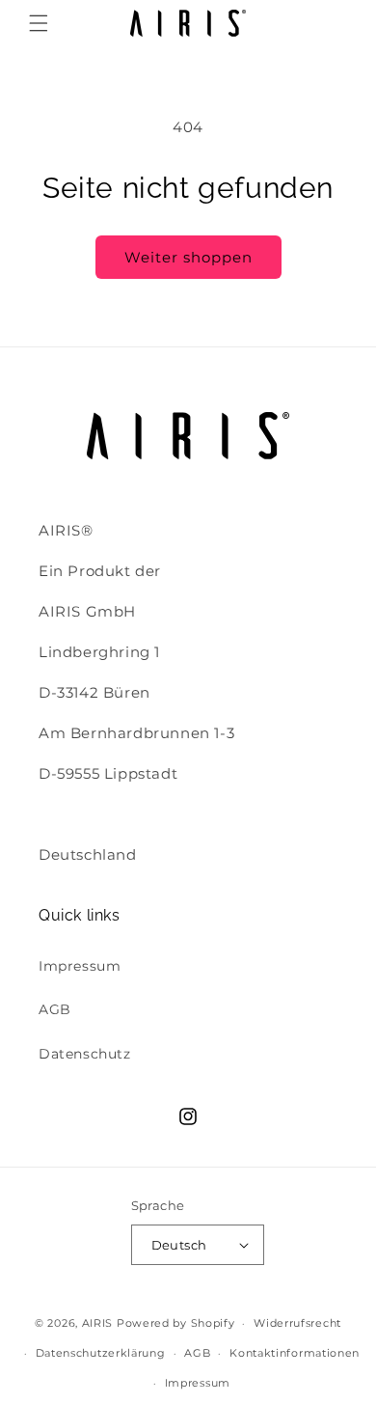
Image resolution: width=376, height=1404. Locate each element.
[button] (38, 23)
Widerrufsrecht (297, 1323)
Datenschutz (85, 1053)
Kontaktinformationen (294, 1353)
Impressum (80, 966)
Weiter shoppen (188, 257)
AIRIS (98, 1323)
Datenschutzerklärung (101, 1353)
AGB (55, 1009)
